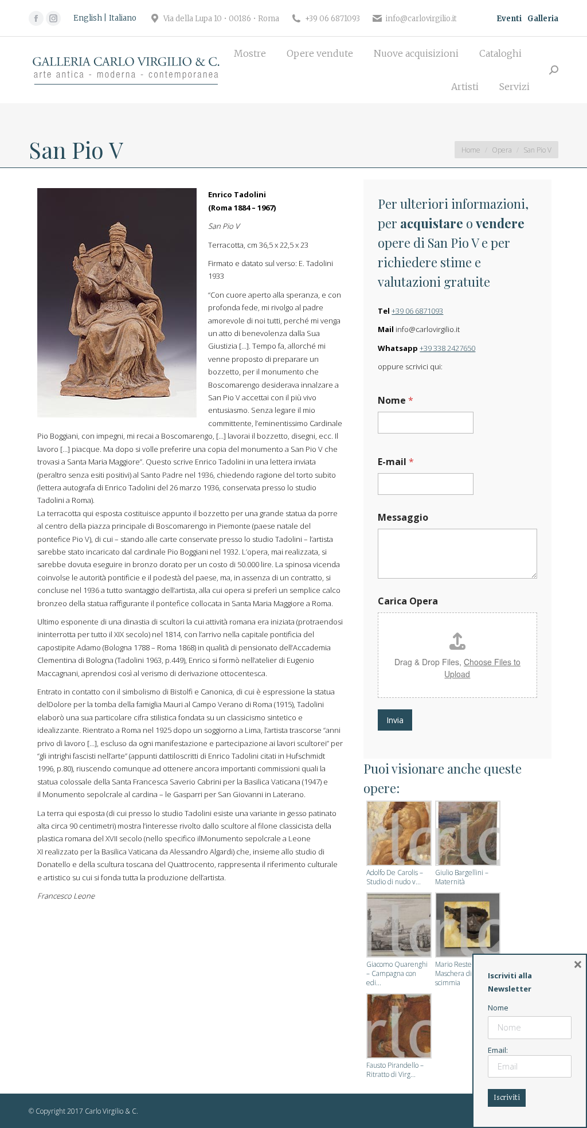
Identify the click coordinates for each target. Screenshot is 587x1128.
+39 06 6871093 (417, 311)
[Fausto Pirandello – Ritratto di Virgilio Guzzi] (397, 1027)
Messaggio (403, 517)
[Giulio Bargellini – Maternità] (466, 834)
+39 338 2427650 (447, 348)
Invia (395, 720)
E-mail (396, 461)
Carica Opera (408, 601)
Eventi (509, 19)
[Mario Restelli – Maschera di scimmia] (466, 926)
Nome (395, 400)
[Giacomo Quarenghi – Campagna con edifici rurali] (397, 926)
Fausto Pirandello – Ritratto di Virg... (395, 1070)
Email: (498, 1050)
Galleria (542, 19)
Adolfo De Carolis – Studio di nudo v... (394, 877)
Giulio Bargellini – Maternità (461, 877)
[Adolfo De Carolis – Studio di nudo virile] (397, 834)
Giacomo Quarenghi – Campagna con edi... (397, 974)
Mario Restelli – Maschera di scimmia (458, 974)
